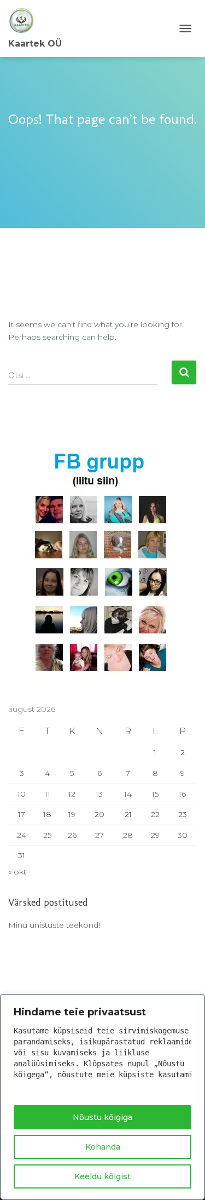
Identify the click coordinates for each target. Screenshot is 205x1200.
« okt (17, 872)
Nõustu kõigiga (102, 1117)
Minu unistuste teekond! (54, 925)
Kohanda (102, 1147)
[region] (102, 1097)
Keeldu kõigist (102, 1176)
